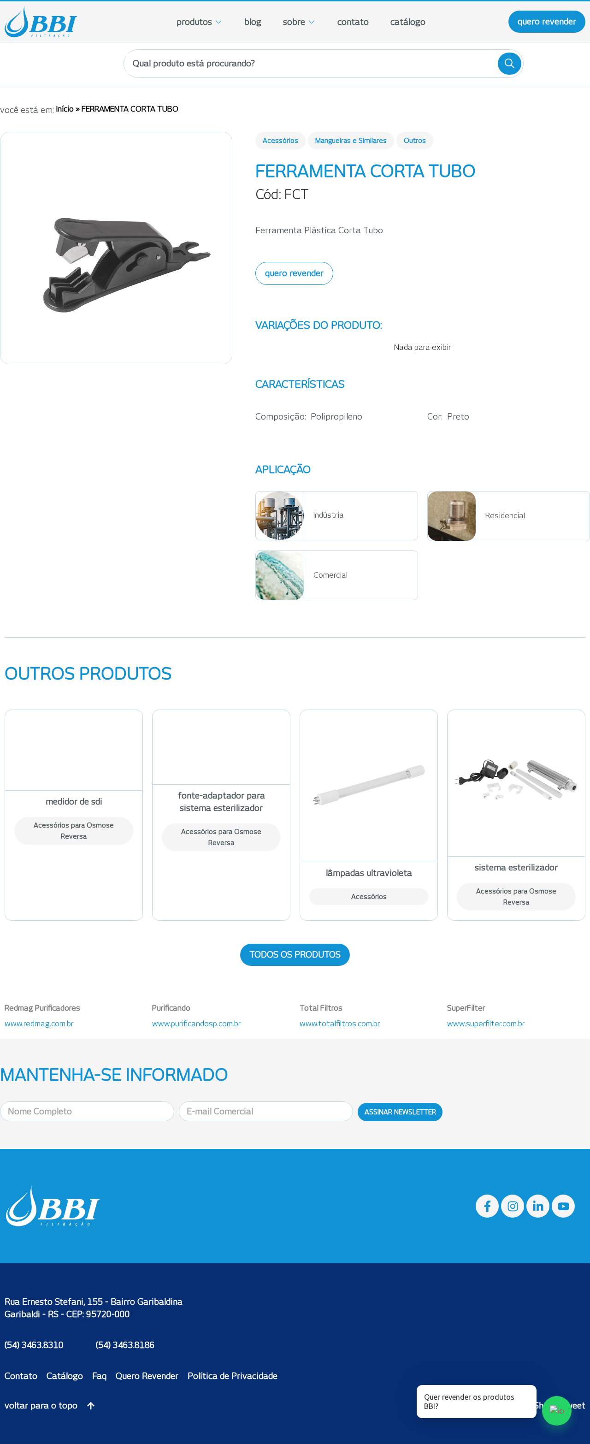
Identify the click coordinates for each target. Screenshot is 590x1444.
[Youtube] (563, 1206)
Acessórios (280, 140)
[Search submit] (509, 64)
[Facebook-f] (487, 1206)
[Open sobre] (311, 22)
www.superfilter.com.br (486, 1023)
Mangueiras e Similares (351, 140)
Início (65, 109)
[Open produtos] (218, 22)
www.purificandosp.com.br (196, 1023)
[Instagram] (512, 1206)
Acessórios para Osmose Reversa (74, 831)
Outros (415, 140)
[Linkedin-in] (537, 1206)
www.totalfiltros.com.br (340, 1023)
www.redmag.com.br (39, 1023)
